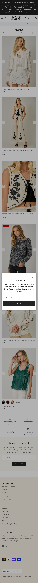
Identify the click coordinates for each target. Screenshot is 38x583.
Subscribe (19, 304)
